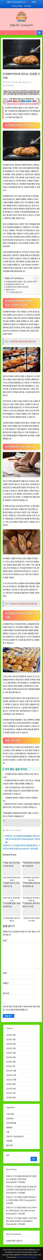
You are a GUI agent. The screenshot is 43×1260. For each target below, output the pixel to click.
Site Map (27, 6)
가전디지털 (10, 1114)
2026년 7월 (10, 1039)
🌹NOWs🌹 (34, 2)
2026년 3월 (10, 1057)
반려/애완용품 (11, 1123)
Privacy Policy (17, 6)
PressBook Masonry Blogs (26, 1257)
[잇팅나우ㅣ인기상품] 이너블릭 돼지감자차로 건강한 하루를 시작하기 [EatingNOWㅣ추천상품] (21, 1200)
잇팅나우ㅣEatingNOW (21, 25)
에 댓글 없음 (9, 85)
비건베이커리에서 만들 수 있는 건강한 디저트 (21, 282)
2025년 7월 (10, 1093)
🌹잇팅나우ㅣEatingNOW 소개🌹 (16, 2)
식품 (7, 1132)
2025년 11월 (11, 1075)
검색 (7, 1155)
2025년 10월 (11, 1080)
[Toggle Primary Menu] (39, 32)
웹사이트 (6, 993)
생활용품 (9, 1127)
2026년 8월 (10, 1035)
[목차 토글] (34, 278)
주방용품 (9, 1141)
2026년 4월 (11, 1053)
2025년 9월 (10, 1084)
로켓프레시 (10, 1119)
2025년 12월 (11, 1071)
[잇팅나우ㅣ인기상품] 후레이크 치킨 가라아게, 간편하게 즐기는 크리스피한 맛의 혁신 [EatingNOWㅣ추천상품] (21, 1211)
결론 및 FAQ (10, 290)
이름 (5, 973)
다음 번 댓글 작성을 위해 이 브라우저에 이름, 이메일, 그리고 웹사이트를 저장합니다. (21, 1008)
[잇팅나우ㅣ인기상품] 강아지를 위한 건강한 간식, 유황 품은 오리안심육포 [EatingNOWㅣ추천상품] (21, 1179)
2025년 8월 (10, 1089)
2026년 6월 (10, 1044)
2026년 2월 (10, 1062)
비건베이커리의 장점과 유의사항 (17, 287)
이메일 (6, 983)
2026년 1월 (10, 1066)
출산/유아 (9, 1145)
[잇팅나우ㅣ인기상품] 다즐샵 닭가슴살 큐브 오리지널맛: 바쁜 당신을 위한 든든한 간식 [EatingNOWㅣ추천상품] (21, 1190)
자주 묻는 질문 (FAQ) (15, 292)
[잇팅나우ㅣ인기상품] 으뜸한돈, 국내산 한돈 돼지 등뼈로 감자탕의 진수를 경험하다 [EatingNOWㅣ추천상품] (21, 1221)
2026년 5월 (10, 1048)
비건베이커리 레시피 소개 (15, 284)
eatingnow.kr (26, 82)
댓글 (5, 941)
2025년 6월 (10, 1097)
